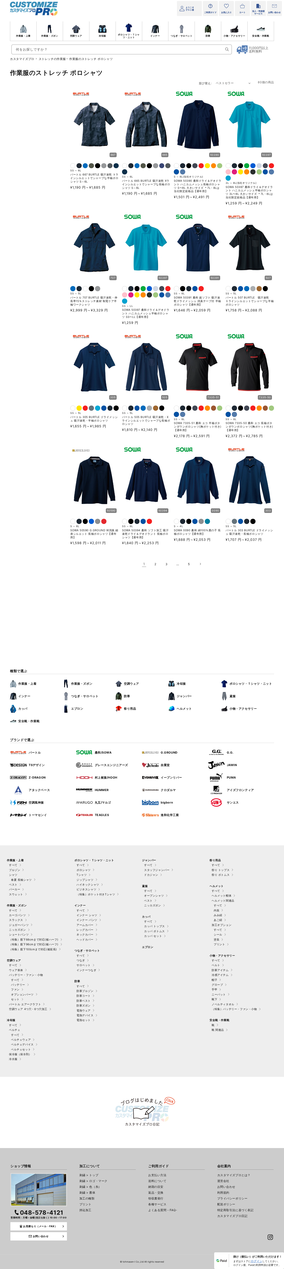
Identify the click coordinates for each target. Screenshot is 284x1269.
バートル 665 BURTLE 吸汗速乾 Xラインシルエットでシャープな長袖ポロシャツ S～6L (146, 184)
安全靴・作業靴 (260, 35)
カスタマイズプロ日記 (232, 1216)
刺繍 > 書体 (87, 1192)
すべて (13, 865)
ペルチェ (14, 1029)
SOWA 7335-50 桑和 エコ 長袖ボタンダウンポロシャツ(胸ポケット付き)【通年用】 (249, 426)
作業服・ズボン (49, 35)
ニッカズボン (17, 929)
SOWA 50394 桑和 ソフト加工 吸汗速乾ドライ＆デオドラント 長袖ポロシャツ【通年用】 (145, 534)
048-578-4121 (41, 1213)
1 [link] (144, 564)
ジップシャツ (85, 879)
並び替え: (205, 83)
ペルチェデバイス (22, 1044)
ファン (15, 989)
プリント (219, 944)
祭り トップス (221, 870)
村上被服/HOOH (106, 777)
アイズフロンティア (240, 790)
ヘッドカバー (85, 939)
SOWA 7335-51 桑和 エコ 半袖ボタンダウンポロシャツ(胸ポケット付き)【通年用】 (197, 426)
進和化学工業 (170, 815)
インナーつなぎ (86, 970)
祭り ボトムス (221, 874)
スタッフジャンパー (156, 870)
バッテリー (18, 984)
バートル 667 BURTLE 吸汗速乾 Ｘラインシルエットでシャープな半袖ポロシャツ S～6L (94, 178)
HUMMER (102, 790)
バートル (35, 752)
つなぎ (81, 960)
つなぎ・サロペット (181, 35)
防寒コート (84, 995)
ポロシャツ (84, 870)
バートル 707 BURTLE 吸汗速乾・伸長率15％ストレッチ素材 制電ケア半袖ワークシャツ (93, 301)
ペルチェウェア (21, 1039)
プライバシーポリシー (232, 1198)
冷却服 (102, 35)
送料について (157, 1181)
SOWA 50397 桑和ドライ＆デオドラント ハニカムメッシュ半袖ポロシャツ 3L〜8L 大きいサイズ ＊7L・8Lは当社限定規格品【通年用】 (249, 192)
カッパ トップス (154, 926)
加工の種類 (87, 1198)
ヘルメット (184, 708)
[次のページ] (200, 564)
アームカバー (85, 925)
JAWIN (232, 765)
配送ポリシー (226, 1204)
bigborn (167, 802)
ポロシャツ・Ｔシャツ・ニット (129, 36)
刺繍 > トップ (89, 1175)
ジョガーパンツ (19, 925)
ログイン (256, 1261)
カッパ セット (153, 936)
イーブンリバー (171, 777)
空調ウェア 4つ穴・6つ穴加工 (28, 1009)
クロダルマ (168, 790)
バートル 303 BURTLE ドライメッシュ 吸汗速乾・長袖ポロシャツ (249, 532)
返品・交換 (155, 1192)
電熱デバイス (85, 1015)
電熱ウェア (84, 1010)
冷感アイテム (220, 975)
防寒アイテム (220, 970)
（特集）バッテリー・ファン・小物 (234, 1009)
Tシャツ (82, 874)
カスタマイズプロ (22, 59)
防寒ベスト (84, 1000)
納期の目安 (155, 1186)
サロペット (84, 965)
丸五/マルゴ (103, 802)
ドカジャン (151, 874)
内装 (216, 910)
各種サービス (157, 1204)
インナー (155, 35)
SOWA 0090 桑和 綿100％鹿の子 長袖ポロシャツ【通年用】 (197, 532)
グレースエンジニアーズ (111, 765)
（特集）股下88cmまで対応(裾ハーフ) (33, 939)
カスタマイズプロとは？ (234, 1175)
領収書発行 (155, 1198)
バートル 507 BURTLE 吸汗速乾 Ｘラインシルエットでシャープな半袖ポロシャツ (250, 301)
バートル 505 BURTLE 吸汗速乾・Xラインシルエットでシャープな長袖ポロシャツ (146, 420)
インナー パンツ (87, 920)
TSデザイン (37, 765)
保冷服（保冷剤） (20, 1054)
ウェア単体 (16, 970)
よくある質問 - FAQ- (162, 1210)
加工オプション (221, 925)
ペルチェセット (21, 1049)
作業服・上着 (23, 35)
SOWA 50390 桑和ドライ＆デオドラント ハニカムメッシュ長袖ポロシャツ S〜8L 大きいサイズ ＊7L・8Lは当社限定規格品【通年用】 (197, 186)
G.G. (230, 752)
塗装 (216, 939)
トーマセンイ (38, 815)
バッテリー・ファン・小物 (26, 975)
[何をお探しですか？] (227, 49)
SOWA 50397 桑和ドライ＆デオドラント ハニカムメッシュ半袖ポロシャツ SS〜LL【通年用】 (145, 313)
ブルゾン (14, 870)
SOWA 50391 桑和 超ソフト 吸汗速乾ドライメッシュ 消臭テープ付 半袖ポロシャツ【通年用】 (197, 301)
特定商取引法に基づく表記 (235, 1210)
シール (218, 934)
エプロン (77, 708)
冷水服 (13, 1059)
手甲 (214, 989)
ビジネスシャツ (86, 889)
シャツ (13, 874)
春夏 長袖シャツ (21, 879)
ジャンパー (184, 696)
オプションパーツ (22, 994)
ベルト (216, 965)
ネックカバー (85, 934)
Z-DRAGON (37, 777)
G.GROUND (169, 752)
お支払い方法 (157, 1175)
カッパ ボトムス (154, 931)
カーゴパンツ (17, 915)
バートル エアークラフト (25, 1004)
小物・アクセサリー (234, 35)
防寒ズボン (84, 1005)
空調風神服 (36, 802)
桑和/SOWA (103, 752)
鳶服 (233, 696)
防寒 (208, 35)
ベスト (13, 884)
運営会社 (223, 1181)
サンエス (233, 802)
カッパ (22, 708)
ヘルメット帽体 (221, 895)
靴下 (214, 999)
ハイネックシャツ (88, 884)
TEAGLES (102, 815)
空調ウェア (76, 35)
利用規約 (223, 1192)
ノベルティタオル (223, 1004)
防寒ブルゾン (85, 991)
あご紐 (218, 920)
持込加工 (85, 1210)
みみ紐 (218, 915)
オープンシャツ (154, 895)
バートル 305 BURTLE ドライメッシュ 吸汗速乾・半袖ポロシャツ (94, 418)
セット (15, 999)
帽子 (214, 980)
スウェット (16, 894)
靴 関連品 (218, 1029)
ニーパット (219, 994)
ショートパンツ (19, 934)
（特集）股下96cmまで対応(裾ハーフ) (33, 944)
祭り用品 (130, 708)
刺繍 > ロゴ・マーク (93, 1181)
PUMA (231, 777)
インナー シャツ (87, 915)
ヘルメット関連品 (223, 900)
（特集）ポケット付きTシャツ (96, 894)
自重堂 (165, 765)
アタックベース (39, 790)
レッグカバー (85, 929)
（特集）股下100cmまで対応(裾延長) (33, 949)
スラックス (16, 920)
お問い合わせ (226, 1186)
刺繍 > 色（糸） (90, 1186)
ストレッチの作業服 (52, 59)
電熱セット (84, 1020)
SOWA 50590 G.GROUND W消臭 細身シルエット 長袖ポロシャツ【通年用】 (94, 534)
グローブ (217, 984)
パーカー (14, 889)
